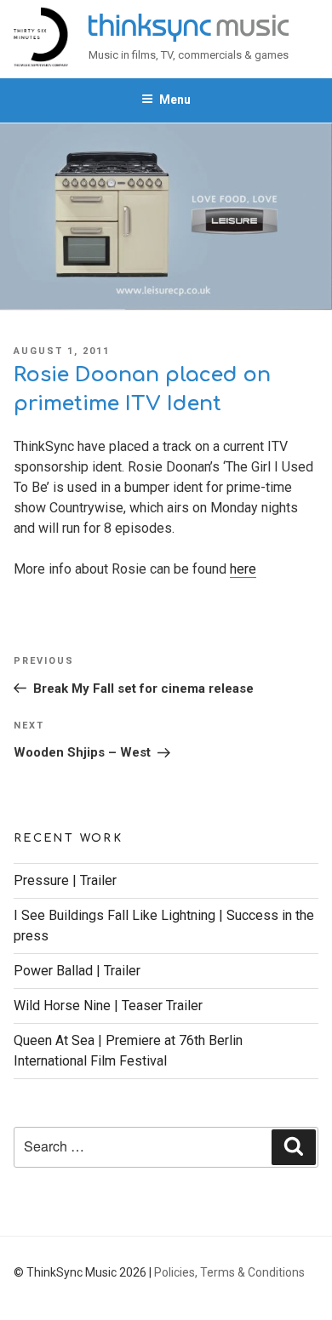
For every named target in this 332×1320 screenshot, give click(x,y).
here (243, 569)
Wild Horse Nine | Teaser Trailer (108, 1005)
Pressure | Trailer (65, 880)
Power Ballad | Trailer (77, 971)
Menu (175, 99)
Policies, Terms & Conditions (229, 1272)
